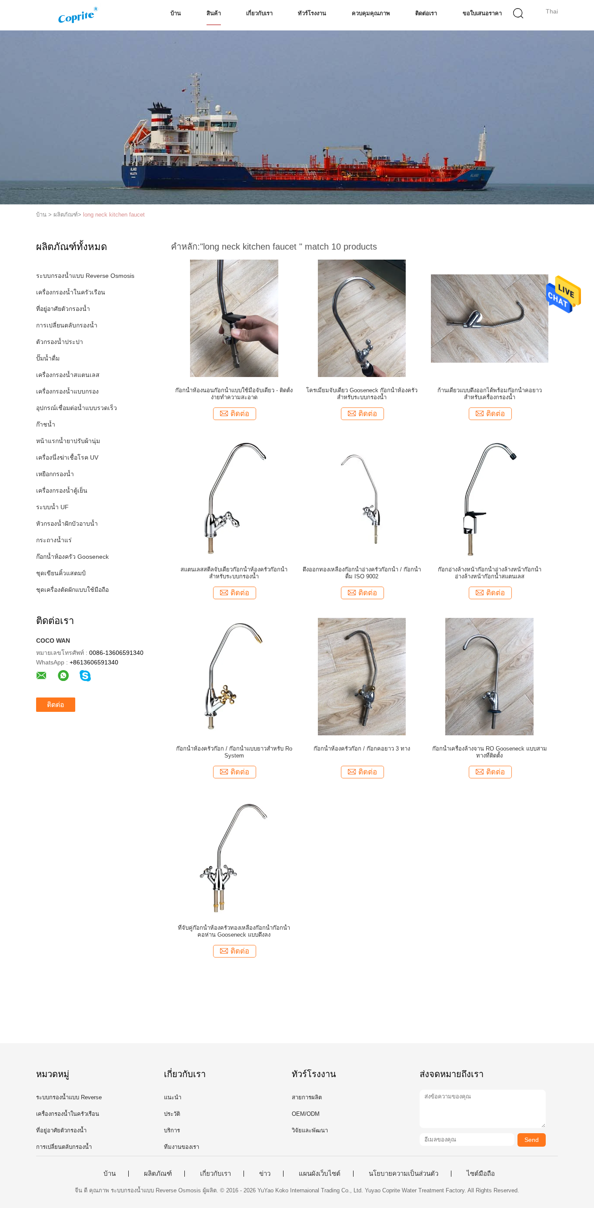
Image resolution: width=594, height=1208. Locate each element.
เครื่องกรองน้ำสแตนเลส (68, 374)
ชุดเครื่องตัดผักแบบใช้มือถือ (72, 589)
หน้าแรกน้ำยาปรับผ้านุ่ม (68, 440)
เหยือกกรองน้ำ (55, 474)
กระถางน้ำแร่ (54, 540)
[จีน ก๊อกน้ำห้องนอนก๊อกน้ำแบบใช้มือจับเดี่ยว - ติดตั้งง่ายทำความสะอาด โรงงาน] (234, 318)
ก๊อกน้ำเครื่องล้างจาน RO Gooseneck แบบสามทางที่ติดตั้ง (489, 752)
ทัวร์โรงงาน (312, 13)
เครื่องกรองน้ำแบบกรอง (67, 391)
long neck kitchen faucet (114, 214)
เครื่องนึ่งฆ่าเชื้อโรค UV (67, 457)
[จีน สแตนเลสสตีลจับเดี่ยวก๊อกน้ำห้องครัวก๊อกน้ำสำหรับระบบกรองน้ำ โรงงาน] (234, 497)
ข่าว (264, 1174)
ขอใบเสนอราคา (482, 13)
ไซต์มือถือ (481, 1174)
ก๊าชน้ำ (45, 424)
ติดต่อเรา (426, 13)
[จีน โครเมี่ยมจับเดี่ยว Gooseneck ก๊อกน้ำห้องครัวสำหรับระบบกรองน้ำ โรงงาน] (362, 318)
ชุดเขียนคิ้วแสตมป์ (61, 573)
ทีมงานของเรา (181, 1147)
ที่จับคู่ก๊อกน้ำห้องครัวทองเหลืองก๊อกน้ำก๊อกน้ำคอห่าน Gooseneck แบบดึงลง (234, 931)
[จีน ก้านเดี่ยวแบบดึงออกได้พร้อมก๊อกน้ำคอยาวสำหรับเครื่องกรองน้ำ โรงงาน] (489, 318)
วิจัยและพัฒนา (310, 1130)
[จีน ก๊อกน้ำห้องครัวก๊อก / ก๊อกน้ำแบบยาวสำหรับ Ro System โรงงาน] (234, 676)
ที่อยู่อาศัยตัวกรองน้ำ (63, 308)
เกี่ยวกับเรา (259, 13)
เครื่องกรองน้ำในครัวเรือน (70, 292)
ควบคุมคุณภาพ (371, 13)
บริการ (172, 1130)
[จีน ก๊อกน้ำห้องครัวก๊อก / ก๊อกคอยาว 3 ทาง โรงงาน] (362, 676)
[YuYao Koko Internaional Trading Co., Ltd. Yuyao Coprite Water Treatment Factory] (78, 15)
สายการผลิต (307, 1097)
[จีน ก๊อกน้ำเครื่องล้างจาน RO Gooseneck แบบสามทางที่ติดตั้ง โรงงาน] (489, 676)
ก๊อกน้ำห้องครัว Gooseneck (72, 556)
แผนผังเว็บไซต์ (319, 1174)
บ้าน (175, 13)
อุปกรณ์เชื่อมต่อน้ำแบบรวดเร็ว (76, 407)
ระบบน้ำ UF (52, 507)
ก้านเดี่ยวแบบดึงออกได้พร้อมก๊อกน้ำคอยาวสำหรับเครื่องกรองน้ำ (489, 393)
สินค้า (214, 13)
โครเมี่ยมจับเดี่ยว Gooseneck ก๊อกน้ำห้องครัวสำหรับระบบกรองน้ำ (361, 393)
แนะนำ (172, 1097)
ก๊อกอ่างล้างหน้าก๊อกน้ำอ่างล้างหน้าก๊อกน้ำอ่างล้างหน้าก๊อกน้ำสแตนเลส (489, 573)
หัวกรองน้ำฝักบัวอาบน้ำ (67, 523)
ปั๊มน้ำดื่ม (48, 358)
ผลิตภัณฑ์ (158, 1174)
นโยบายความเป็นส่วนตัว (403, 1174)
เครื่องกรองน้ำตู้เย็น (61, 490)
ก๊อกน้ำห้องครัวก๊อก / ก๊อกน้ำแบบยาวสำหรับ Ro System (234, 752)
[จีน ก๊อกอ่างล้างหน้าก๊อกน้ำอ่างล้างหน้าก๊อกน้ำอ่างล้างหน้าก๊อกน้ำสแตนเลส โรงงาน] (489, 497)
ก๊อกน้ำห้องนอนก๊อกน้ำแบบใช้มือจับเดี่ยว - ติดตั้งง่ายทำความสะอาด (234, 393)
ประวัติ (172, 1114)
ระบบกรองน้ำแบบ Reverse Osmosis (85, 275)
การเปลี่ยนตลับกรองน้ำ (66, 325)
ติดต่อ (55, 704)
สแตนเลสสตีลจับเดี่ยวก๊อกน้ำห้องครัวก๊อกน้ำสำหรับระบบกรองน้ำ (233, 573)
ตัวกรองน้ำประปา (59, 341)
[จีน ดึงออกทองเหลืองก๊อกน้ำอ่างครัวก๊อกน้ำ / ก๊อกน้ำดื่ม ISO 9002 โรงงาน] (362, 497)
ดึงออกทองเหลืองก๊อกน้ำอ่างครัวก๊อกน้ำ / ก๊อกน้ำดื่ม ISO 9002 (362, 573)
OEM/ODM (306, 1114)
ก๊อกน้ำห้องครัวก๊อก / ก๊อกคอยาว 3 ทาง (362, 748)
